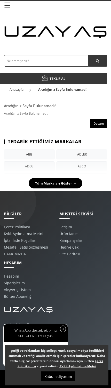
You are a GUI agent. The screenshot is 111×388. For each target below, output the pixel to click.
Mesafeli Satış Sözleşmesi (26, 247)
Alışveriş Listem (17, 289)
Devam (98, 123)
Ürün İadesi (69, 233)
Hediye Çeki (69, 247)
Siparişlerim (14, 282)
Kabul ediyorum (58, 376)
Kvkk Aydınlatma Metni (23, 233)
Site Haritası (69, 253)
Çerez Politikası (17, 226)
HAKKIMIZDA (15, 253)
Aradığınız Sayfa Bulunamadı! (63, 89)
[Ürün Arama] (97, 61)
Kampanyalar (70, 240)
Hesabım (11, 276)
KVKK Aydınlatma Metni (77, 366)
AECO (82, 166)
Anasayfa (16, 89)
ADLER (82, 154)
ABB (29, 154)
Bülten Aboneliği (18, 296)
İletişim (65, 226)
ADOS (29, 166)
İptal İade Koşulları (20, 240)
